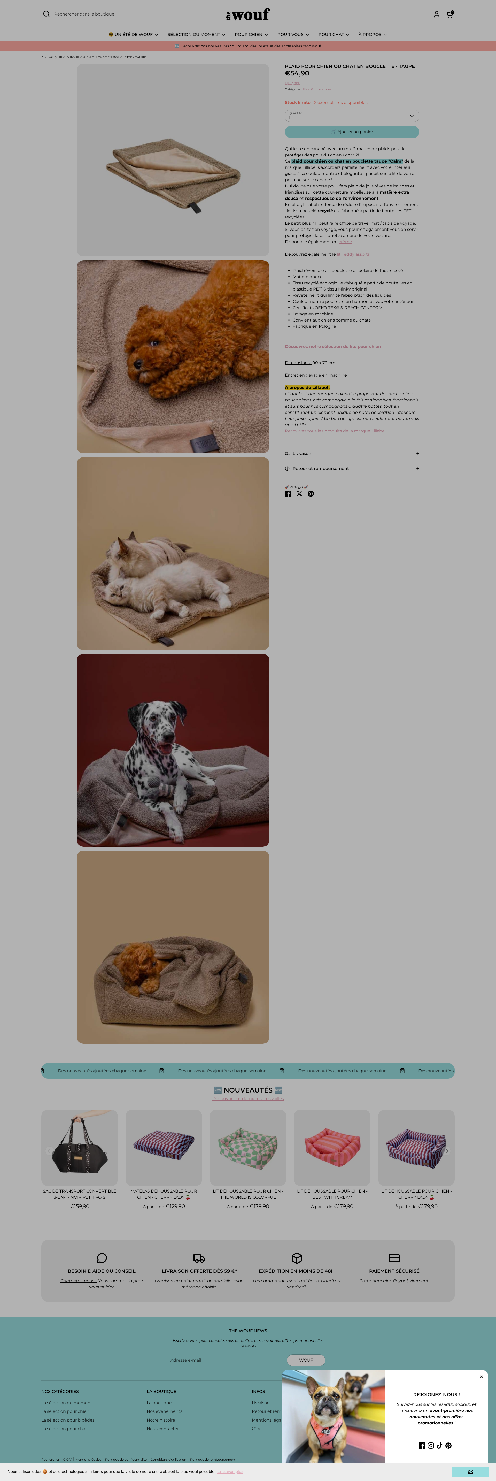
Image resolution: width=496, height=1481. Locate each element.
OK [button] (470, 1472)
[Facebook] (422, 1445)
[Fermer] (481, 1376)
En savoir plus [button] (230, 1471)
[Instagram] (431, 1445)
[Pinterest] (448, 1445)
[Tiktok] (440, 1445)
